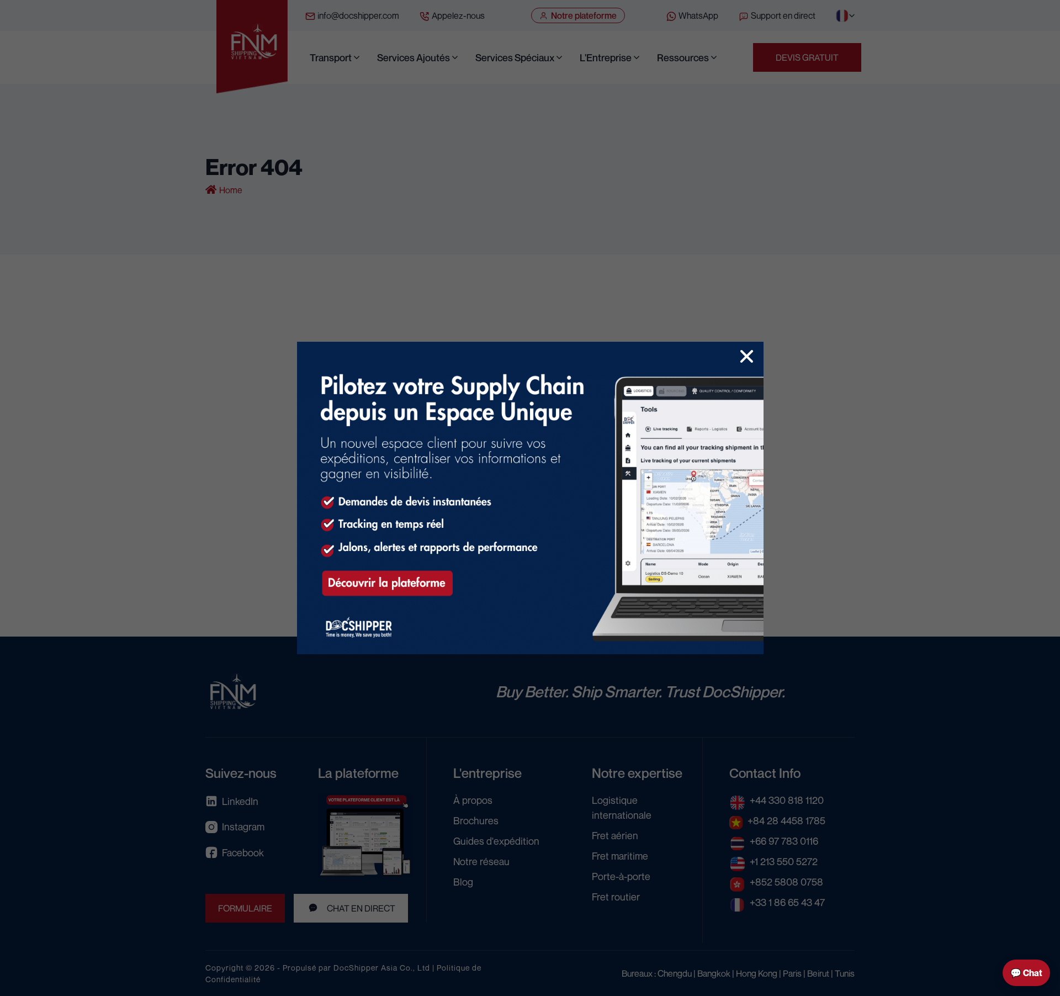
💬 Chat (1026, 972)
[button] (747, 356)
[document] (530, 498)
